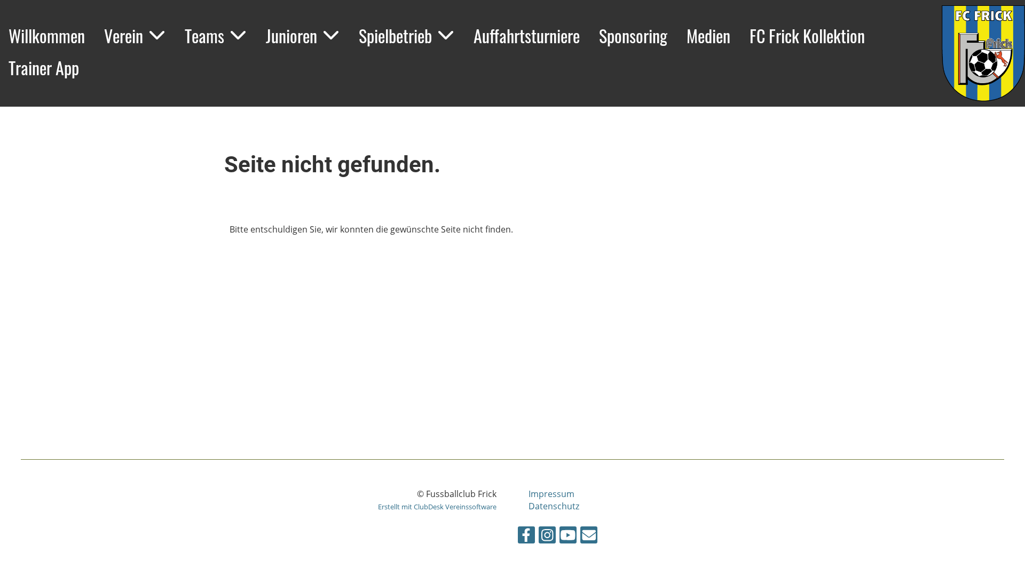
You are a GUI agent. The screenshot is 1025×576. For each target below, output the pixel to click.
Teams (204, 35)
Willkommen (47, 35)
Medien (708, 35)
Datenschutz (554, 506)
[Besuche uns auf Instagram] (547, 536)
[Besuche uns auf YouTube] (568, 536)
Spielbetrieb (395, 35)
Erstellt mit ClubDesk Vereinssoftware (437, 506)
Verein (123, 35)
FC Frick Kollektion (807, 35)
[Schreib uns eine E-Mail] (588, 536)
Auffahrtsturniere (527, 35)
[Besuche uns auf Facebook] (526, 536)
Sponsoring (633, 35)
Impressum (551, 494)
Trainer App (44, 67)
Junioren (291, 35)
